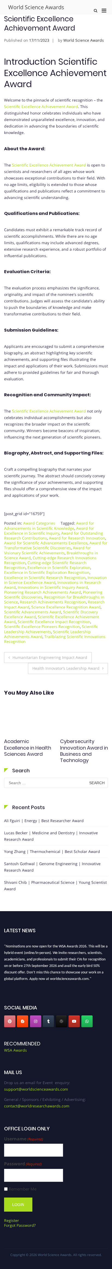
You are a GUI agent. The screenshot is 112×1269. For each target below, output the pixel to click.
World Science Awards (36, 7)
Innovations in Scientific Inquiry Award (53, 587)
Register (11, 1220)
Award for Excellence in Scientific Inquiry (49, 531)
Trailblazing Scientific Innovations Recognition (54, 639)
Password (23, 1164)
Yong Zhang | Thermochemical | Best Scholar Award (52, 851)
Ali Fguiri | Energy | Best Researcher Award (44, 820)
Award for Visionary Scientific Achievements (47, 550)
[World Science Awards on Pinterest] (9, 1021)
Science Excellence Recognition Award (66, 607)
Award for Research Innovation (77, 538)
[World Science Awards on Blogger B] (22, 1021)
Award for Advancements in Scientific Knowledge (49, 526)
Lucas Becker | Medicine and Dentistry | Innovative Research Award (51, 836)
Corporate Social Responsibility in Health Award (25, 747)
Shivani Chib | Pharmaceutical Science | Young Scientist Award (55, 885)
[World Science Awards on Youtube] (74, 1021)
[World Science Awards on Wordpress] (61, 1021)
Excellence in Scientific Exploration (58, 567)
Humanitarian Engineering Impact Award (50, 657)
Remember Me (22, 1189)
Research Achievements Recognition (53, 601)
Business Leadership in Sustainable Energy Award (83, 751)
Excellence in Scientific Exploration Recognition (46, 572)
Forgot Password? (20, 1225)
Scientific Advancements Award (32, 611)
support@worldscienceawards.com (36, 1089)
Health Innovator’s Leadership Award (65, 668)
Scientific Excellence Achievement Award (41, 106)
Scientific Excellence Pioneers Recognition (42, 626)
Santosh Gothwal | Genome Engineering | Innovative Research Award (52, 867)
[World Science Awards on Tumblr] (48, 1021)
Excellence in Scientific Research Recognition (45, 577)
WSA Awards (15, 1050)
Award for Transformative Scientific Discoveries (55, 545)
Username (23, 1139)
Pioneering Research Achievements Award (42, 592)
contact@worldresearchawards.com (36, 1105)
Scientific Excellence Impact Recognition (54, 621)
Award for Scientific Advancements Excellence (46, 542)
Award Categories (39, 523)
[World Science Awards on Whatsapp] (87, 1021)
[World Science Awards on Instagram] (35, 1021)
